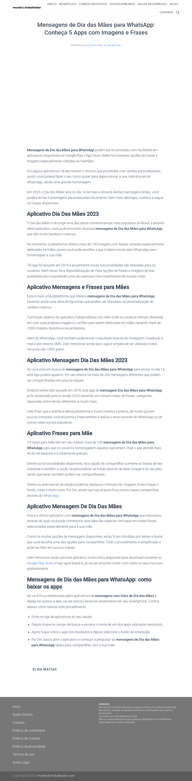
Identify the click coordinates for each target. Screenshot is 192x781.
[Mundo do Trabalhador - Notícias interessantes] (27, 8)
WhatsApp (51, 496)
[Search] (177, 12)
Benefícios (67, 4)
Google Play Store (40, 563)
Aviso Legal (21, 762)
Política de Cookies (26, 738)
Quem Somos (23, 714)
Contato (166, 12)
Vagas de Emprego (152, 4)
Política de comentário (29, 730)
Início (52, 4)
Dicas (174, 4)
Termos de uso (23, 754)
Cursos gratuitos (93, 4)
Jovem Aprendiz (122, 4)
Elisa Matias (112, 45)
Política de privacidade (29, 746)
